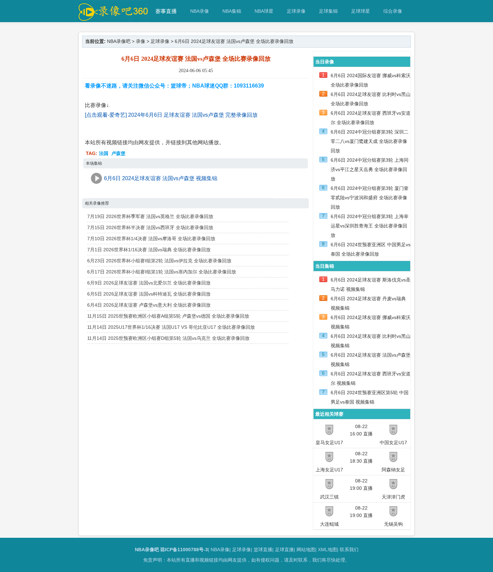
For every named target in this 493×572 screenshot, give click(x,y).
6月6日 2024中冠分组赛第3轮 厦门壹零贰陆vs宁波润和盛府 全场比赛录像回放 (369, 198)
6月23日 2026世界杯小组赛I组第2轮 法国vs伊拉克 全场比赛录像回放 (159, 260)
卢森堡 (118, 153)
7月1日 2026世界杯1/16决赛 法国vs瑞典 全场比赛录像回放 (149, 249)
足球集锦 (328, 11)
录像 (140, 41)
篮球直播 (263, 549)
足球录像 (296, 11)
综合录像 (392, 11)
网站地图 (305, 549)
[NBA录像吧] (112, 19)
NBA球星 (264, 11)
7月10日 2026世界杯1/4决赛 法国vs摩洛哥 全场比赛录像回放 (151, 238)
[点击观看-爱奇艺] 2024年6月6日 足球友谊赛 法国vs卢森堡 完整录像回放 (171, 115)
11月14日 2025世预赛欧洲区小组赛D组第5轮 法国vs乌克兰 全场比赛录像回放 (168, 338)
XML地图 (327, 549)
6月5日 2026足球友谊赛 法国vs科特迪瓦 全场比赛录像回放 (149, 294)
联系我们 (349, 549)
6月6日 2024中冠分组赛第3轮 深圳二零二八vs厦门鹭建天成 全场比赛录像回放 (369, 141)
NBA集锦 (231, 11)
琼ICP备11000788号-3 (184, 549)
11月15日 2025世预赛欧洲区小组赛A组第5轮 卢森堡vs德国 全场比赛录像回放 (168, 316)
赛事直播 (166, 11)
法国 (103, 153)
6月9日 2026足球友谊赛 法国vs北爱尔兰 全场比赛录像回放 (149, 282)
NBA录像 (199, 11)
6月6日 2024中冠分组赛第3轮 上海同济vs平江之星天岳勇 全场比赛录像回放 (369, 169)
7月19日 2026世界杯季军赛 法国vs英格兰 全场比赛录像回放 (150, 216)
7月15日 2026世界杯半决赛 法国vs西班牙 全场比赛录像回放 (150, 227)
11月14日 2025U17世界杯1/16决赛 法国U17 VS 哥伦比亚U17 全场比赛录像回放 (171, 327)
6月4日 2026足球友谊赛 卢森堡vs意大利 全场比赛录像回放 (149, 305)
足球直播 (284, 549)
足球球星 (360, 11)
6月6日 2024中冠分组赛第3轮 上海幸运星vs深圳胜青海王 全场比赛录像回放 (369, 226)
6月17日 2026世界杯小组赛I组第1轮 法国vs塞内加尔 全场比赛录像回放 (161, 271)
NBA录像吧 (118, 41)
